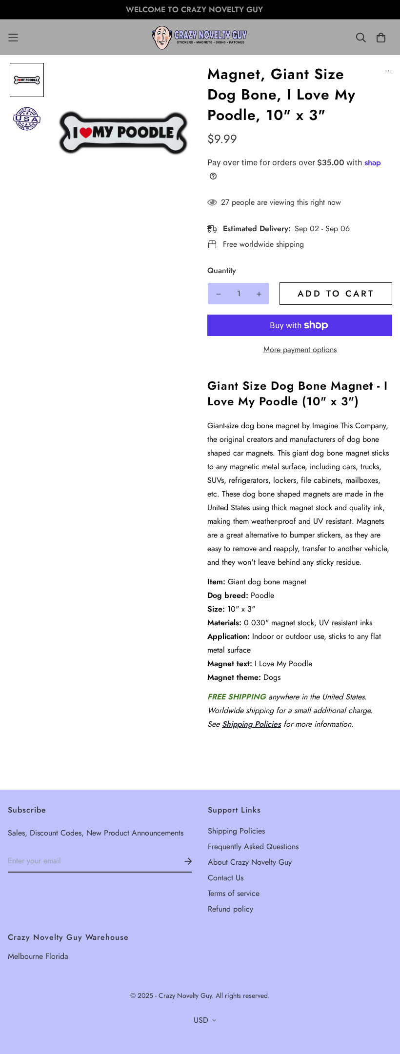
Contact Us (225, 877)
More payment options (300, 349)
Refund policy (230, 909)
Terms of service (234, 893)
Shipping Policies (251, 724)
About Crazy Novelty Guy (250, 862)
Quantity (221, 270)
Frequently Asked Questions (253, 846)
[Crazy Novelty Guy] (200, 37)
